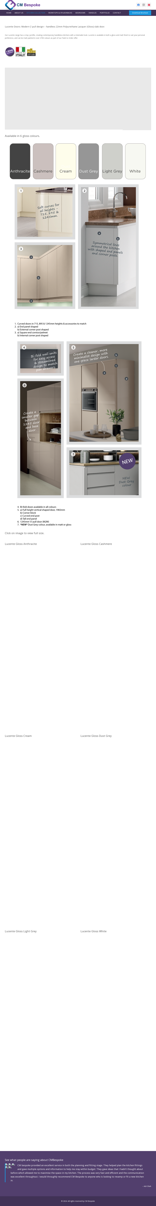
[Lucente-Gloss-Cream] (40, 831)
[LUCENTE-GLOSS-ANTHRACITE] (40, 639)
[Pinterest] (149, 5)
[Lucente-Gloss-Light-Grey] (40, 1026)
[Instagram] (143, 5)
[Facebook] (138, 5)
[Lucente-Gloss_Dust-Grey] (116, 831)
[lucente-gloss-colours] (78, 161)
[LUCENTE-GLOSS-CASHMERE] (116, 639)
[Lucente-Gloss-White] (116, 1026)
